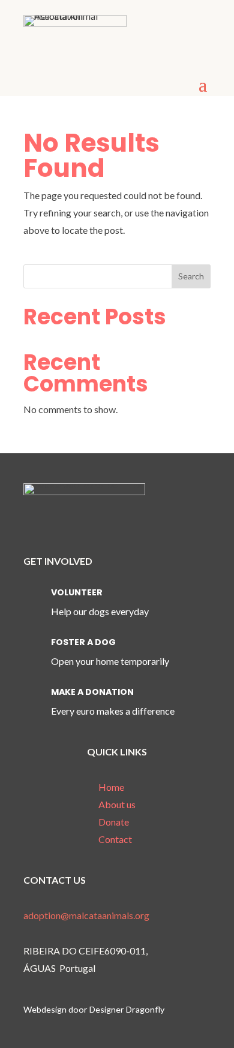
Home (111, 787)
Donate (113, 821)
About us (117, 804)
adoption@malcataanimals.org (86, 915)
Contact (115, 839)
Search (191, 276)
